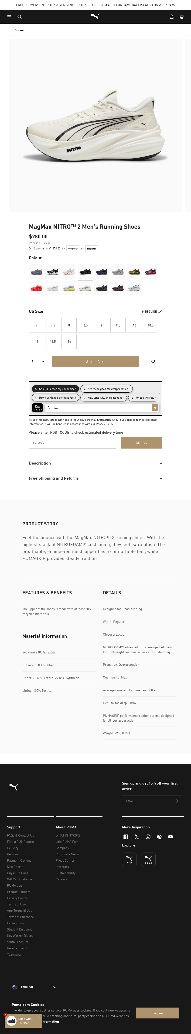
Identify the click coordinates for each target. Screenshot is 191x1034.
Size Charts (15, 867)
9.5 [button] (118, 325)
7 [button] (36, 325)
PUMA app (14, 885)
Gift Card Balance (19, 879)
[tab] (31, 217)
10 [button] (134, 325)
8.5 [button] (85, 325)
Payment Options (19, 860)
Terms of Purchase (20, 917)
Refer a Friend (17, 948)
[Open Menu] (10, 16)
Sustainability (65, 873)
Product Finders (19, 892)
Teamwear (14, 954)
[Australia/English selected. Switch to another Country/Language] (33, 987)
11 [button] (36, 341)
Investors (62, 867)
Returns (13, 854)
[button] (10, 16)
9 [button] (101, 325)
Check (141, 443)
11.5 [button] (53, 341)
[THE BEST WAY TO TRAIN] (148, 860)
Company (62, 848)
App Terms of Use (19, 910)
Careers (61, 879)
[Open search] (19, 16)
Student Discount (19, 929)
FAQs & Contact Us (20, 835)
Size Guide (149, 311)
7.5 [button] (53, 325)
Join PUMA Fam (67, 841)
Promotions (15, 923)
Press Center (65, 860)
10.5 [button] (150, 325)
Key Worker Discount (22, 935)
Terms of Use (16, 904)
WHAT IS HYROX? (68, 835)
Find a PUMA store (20, 841)
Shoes (19, 30)
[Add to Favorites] (153, 361)
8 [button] (69, 325)
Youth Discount (17, 942)
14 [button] (69, 341)
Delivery (12, 848)
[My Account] (171, 16)
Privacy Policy (104, 424)
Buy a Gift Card (17, 873)
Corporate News (67, 854)
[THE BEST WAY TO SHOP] (129, 860)
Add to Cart (95, 361)
